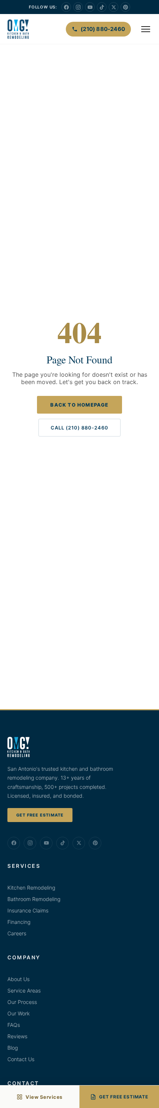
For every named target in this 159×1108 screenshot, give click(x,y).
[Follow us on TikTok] (101, 7)
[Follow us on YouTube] (90, 7)
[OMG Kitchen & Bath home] (18, 29)
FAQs (13, 1025)
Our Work (18, 1013)
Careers (16, 933)
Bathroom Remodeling (33, 899)
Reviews (17, 1036)
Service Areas (24, 990)
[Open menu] (146, 29)
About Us (18, 979)
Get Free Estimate (40, 815)
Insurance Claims (27, 910)
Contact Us (20, 1059)
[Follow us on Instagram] (78, 7)
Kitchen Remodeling (31, 887)
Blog (12, 1048)
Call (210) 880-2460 (79, 428)
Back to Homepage (79, 405)
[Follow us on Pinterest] (125, 7)
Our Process (22, 1002)
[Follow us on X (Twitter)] (113, 7)
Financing (18, 922)
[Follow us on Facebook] (66, 7)
